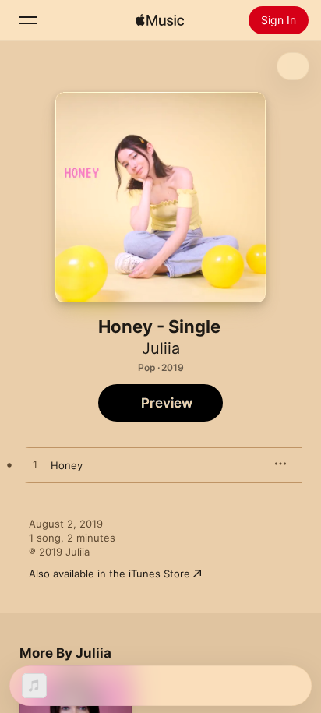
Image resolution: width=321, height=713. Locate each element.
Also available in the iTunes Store (109, 573)
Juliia (161, 348)
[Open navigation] (28, 20)
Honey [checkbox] (67, 465)
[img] (160, 20)
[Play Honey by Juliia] (35, 465)
